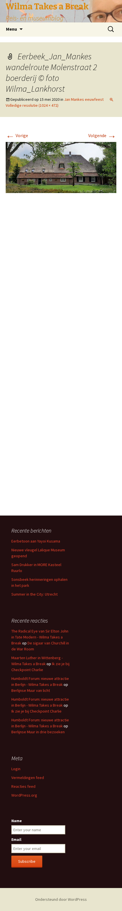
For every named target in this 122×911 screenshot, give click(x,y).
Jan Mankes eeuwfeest (84, 99)
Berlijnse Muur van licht (30, 690)
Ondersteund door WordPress (61, 899)
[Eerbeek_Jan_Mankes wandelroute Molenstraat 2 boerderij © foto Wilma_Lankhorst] (61, 167)
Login (15, 768)
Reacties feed (23, 786)
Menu (11, 29)
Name (16, 820)
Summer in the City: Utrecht (34, 594)
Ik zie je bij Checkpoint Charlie (36, 711)
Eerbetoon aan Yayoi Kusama (35, 541)
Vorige (17, 135)
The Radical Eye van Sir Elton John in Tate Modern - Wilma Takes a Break (39, 637)
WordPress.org (24, 795)
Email (16, 839)
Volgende (102, 135)
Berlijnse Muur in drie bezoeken (38, 731)
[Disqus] (61, 282)
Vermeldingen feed (27, 777)
